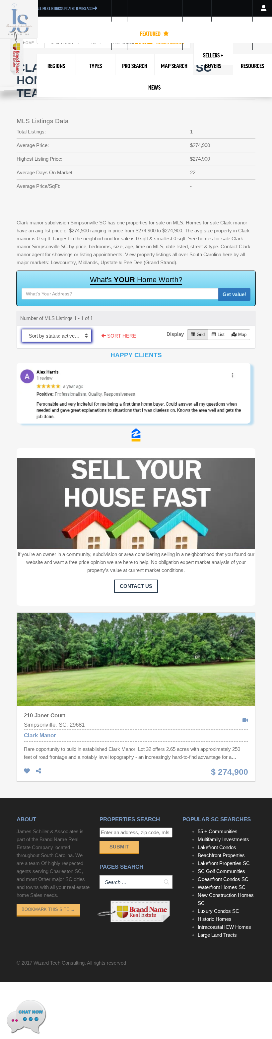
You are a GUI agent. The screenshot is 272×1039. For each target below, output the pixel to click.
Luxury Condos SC (218, 911)
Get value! (234, 294)
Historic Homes (215, 919)
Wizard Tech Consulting (59, 963)
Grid (201, 334)
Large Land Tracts (217, 935)
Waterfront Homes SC (221, 887)
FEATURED (151, 33)
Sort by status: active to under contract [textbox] (60, 336)
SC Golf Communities (221, 871)
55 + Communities (218, 831)
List (221, 334)
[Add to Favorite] (27, 771)
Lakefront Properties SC (224, 863)
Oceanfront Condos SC (223, 879)
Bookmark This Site (48, 909)
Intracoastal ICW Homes (224, 927)
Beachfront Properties (221, 855)
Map (242, 334)
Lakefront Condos (217, 847)
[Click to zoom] (136, 395)
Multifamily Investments (223, 839)
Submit (119, 846)
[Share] (38, 771)
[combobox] (56, 335)
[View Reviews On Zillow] (136, 434)
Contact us (136, 586)
